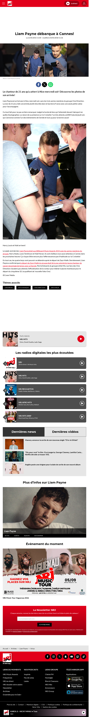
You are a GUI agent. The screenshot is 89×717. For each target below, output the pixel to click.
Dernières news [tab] (24, 432)
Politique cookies (54, 705)
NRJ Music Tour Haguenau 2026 (16, 598)
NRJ (20, 362)
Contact (21, 705)
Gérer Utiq (36, 707)
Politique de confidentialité (72, 705)
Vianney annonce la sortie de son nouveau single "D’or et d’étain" (51, 440)
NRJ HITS (24, 339)
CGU (43, 705)
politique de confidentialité (30, 631)
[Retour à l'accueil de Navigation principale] (10, 3)
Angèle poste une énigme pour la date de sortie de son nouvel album (52, 464)
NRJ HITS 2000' (25, 416)
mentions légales (17, 631)
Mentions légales (33, 705)
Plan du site (11, 705)
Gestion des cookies (50, 707)
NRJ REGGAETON (26, 389)
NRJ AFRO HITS (25, 402)
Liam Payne (10, 531)
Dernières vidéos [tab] (65, 432)
